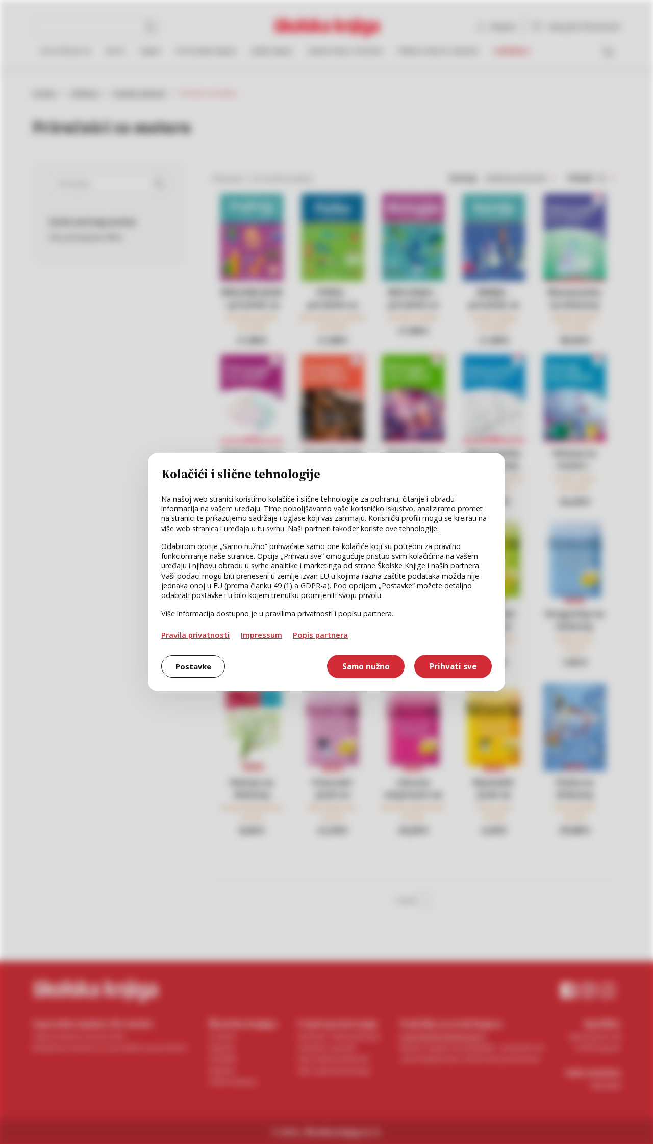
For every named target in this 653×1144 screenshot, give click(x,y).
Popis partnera (320, 635)
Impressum (261, 635)
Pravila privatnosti (195, 635)
